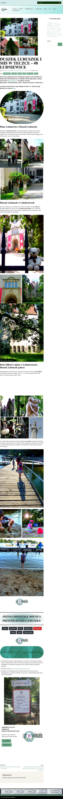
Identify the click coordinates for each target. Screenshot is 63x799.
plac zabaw (30, 73)
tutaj (13, 88)
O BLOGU (14, 8)
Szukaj (48, 41)
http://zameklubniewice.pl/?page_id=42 (20, 668)
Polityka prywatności (41, 791)
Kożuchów (13, 628)
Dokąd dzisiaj (14, 70)
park (24, 73)
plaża (36, 73)
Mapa (18, 791)
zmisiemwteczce (6, 70)
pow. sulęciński (25, 70)
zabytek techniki (60, 34)
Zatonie (5, 628)
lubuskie (14, 73)
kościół (51, 26)
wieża (56, 34)
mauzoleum (59, 28)
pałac (19, 73)
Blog (6, 791)
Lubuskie (20, 70)
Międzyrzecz (28, 628)
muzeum (53, 30)
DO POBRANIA (15, 10)
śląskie (57, 36)
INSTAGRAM (6, 744)
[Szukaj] (60, 2)
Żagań (13, 632)
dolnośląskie (49, 24)
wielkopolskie (52, 34)
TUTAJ (22, 373)
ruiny (48, 34)
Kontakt (54, 8)
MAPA (45, 8)
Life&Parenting (38, 8)
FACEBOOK (6, 741)
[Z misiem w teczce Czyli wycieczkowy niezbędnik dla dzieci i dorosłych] (4, 10)
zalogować (10, 777)
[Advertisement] (22, 386)
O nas (49, 8)
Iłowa (20, 628)
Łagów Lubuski (28, 632)
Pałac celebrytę (12, 80)
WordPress (12, 797)
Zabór (19, 632)
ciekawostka (7, 73)
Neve (2, 797)
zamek (55, 36)
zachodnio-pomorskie (50, 36)
